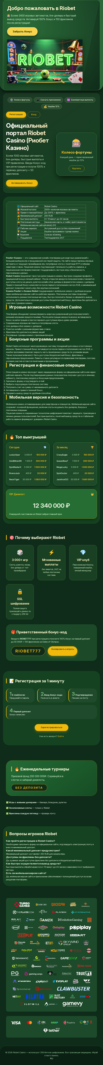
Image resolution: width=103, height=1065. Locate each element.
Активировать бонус (22, 183)
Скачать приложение (48, 99)
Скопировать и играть (62, 649)
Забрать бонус (22, 31)
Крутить (76, 168)
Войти (61, 736)
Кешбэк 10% (51, 106)
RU (51, 1058)
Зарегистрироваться (51, 727)
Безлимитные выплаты (80, 99)
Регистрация (16, 114)
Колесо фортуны (20, 99)
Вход (33, 114)
